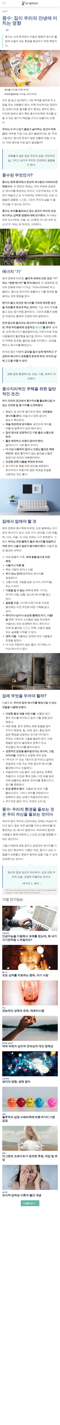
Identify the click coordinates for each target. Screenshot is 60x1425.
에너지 (39, 327)
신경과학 (5, 933)
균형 (7, 360)
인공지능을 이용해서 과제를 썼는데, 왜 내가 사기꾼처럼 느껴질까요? (29, 937)
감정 (4, 1114)
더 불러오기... (30, 1203)
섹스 (4, 1008)
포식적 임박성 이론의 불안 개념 (21, 1195)
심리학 (4, 11)
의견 (21, 199)
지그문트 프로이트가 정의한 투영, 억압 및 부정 (29, 1157)
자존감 (26, 627)
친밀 (31, 834)
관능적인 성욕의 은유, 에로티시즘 (23, 1010)
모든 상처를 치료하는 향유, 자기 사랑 (25, 975)
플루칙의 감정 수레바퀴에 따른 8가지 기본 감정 (28, 1118)
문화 (4, 1153)
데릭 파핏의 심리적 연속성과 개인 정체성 (27, 1046)
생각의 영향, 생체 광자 (16, 1081)
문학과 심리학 (7, 1043)
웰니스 (4, 972)
